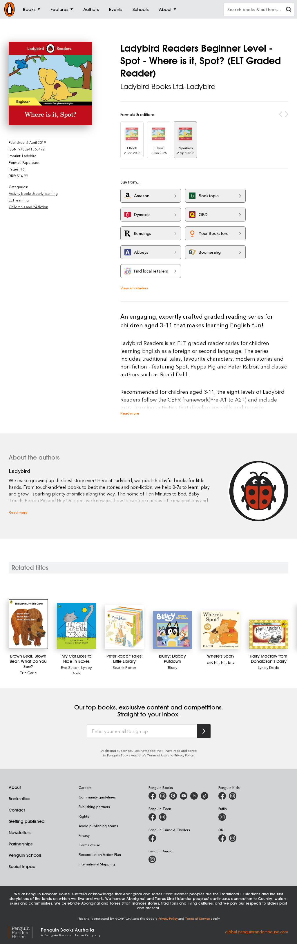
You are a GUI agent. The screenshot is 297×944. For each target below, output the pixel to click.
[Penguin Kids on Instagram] (232, 796)
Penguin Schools (25, 855)
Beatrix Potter (124, 667)
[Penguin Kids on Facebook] (222, 796)
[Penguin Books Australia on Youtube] (183, 796)
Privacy (84, 835)
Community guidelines (97, 797)
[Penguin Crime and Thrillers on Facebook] (152, 838)
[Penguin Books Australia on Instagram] (162, 796)
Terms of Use (157, 755)
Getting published (27, 821)
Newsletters (19, 832)
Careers (85, 787)
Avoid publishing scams (98, 825)
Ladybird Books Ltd (151, 86)
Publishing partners (94, 806)
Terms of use (89, 844)
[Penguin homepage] (9, 9)
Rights (84, 816)
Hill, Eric (228, 662)
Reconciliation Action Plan (100, 854)
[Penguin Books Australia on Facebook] (152, 796)
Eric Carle (28, 672)
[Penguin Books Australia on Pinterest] (173, 796)
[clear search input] (288, 10)
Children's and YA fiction (28, 206)
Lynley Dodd (268, 667)
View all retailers (134, 288)
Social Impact (23, 866)
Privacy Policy (183, 755)
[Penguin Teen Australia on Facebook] (152, 817)
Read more (129, 413)
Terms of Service (197, 918)
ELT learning (19, 200)
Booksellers (19, 798)
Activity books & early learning (33, 193)
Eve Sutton (70, 667)
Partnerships (20, 844)
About (15, 787)
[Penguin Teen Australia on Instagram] (162, 817)
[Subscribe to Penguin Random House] (204, 731)
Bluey (172, 667)
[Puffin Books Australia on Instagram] (222, 817)
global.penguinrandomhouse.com (256, 932)
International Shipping (97, 864)
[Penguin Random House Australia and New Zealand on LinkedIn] (194, 796)
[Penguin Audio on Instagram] (152, 859)
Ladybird (200, 86)
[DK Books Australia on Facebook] (222, 838)
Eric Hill (213, 662)
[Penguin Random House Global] (25, 931)
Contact (17, 810)
